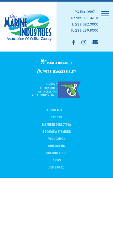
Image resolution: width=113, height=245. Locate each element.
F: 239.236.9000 (84, 30)
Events (56, 117)
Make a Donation (60, 63)
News (57, 160)
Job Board (56, 167)
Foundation (56, 139)
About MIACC (56, 110)
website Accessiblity (59, 72)
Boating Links (56, 153)
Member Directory (56, 124)
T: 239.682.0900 (84, 24)
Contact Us (56, 146)
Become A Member (56, 132)
